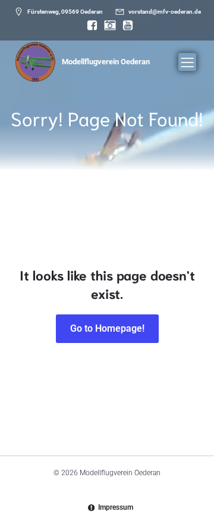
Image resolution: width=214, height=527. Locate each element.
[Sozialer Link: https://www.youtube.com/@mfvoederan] (125, 26)
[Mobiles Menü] (187, 62)
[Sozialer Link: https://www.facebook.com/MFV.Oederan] (89, 26)
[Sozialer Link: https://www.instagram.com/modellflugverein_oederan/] (107, 26)
